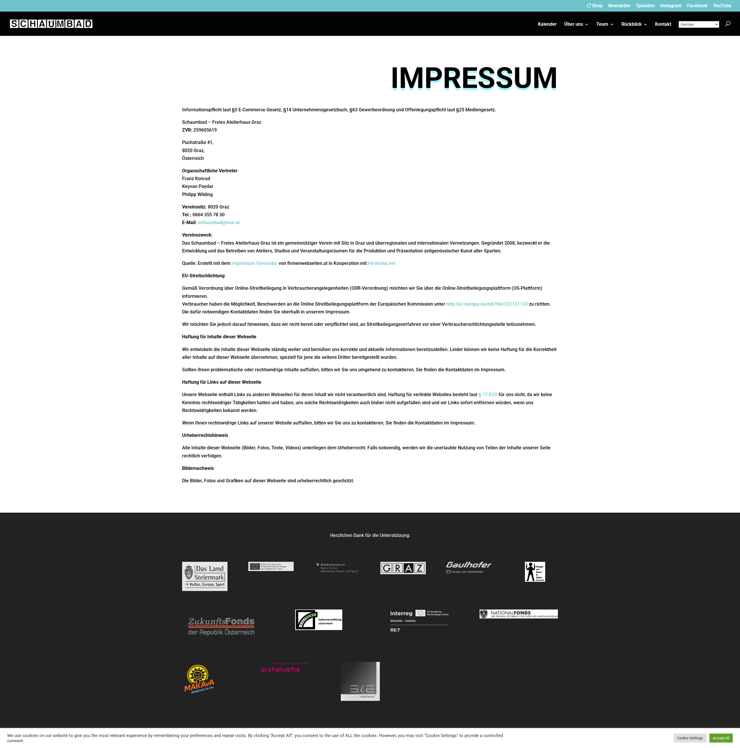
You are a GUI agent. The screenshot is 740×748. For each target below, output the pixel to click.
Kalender (547, 24)
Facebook (697, 5)
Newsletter (619, 5)
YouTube (722, 5)
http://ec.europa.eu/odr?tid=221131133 (487, 304)
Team (602, 24)
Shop (597, 5)
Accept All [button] (721, 738)
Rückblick (631, 24)
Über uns (573, 24)
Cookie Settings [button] (690, 738)
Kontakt (663, 24)
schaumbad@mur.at (219, 222)
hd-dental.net (381, 263)
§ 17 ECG (487, 394)
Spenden (645, 5)
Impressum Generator (255, 263)
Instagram (671, 5)
